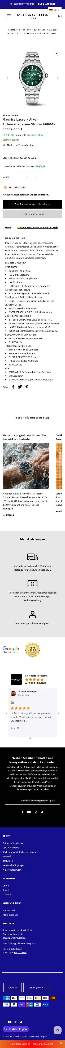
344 (16, 952)
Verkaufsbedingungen (13, 865)
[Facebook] (22, 813)
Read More (17, 728)
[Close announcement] (61, 1043)
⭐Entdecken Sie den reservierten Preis (37, 227)
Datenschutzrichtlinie (34, 767)
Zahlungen (8, 861)
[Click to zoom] (57, 54)
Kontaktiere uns (10, 914)
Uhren (25, 29)
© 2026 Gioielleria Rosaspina (15, 1036)
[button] (55, 10)
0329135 (22, 952)
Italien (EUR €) (36, 987)
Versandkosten (26, 145)
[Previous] (7, 78)
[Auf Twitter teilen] (20, 387)
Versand (7, 856)
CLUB (13, 4)
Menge (6, 177)
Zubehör (7, 894)
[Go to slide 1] (30, 738)
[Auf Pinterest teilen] (26, 387)
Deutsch (12, 987)
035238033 (16, 949)
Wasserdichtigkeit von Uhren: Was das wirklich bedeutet (24, 437)
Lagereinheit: (9, 157)
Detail (8, 227)
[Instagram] (36, 813)
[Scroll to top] (58, 1039)
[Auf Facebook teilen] (13, 387)
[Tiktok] (42, 813)
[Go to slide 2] (32, 738)
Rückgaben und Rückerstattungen (19, 852)
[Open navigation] (8, 16)
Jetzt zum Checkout (32, 214)
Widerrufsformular (12, 869)
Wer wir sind (9, 910)
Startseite (14, 29)
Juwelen (7, 890)
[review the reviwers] (12, 703)
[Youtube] (29, 813)
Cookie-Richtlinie (11, 847)
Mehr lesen (8, 515)
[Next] (58, 78)
